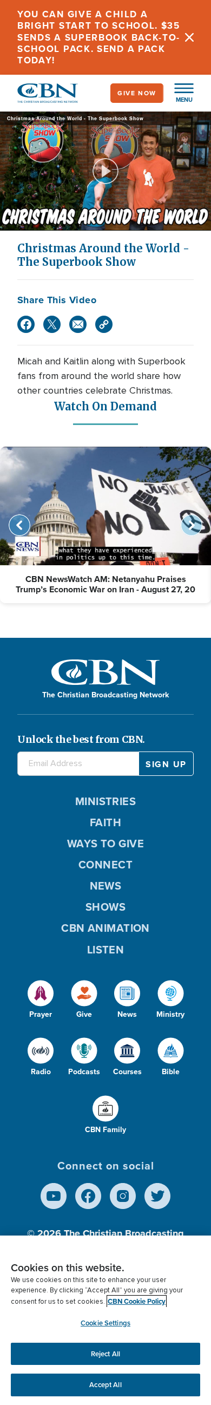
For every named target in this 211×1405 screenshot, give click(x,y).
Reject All (105, 1354)
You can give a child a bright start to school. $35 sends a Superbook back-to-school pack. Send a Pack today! (98, 37)
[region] (105, 1320)
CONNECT (105, 865)
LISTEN (105, 950)
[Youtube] (54, 1196)
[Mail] (78, 324)
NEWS (106, 886)
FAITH (105, 822)
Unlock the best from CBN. (81, 739)
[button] (178, 93)
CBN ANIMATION (105, 928)
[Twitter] (52, 324)
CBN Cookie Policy (137, 1301)
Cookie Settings (105, 1323)
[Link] (104, 324)
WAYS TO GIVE (105, 843)
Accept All (105, 1385)
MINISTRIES (105, 801)
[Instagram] (123, 1196)
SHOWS (105, 907)
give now (136, 93)
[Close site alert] (189, 37)
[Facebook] (26, 324)
